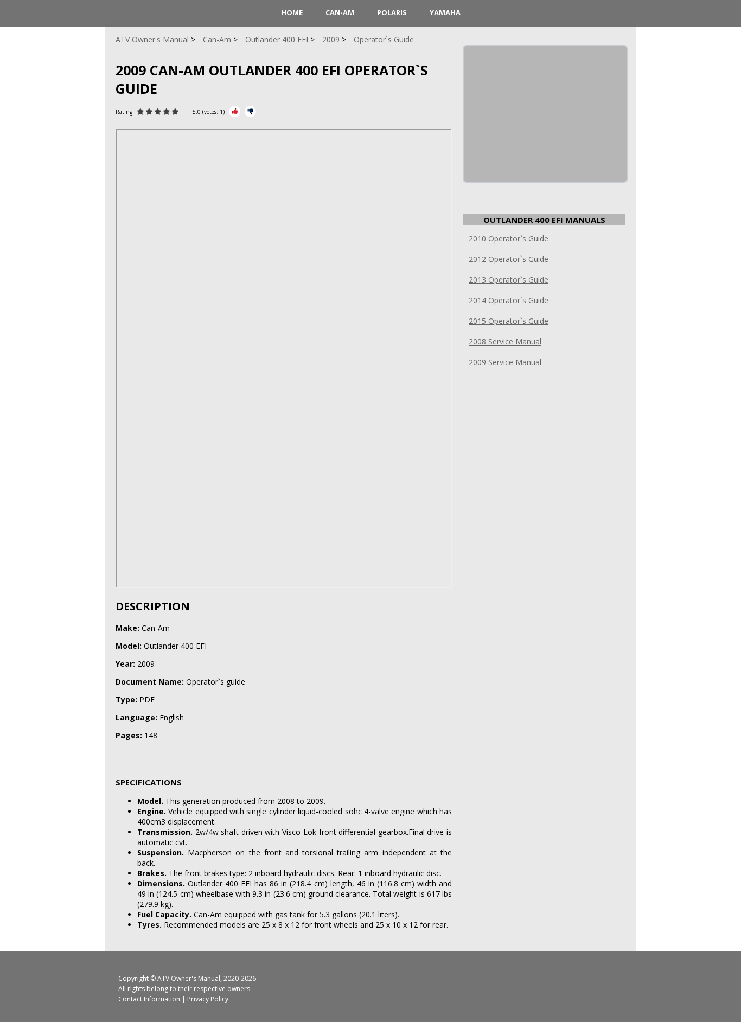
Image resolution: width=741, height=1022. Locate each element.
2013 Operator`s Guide (508, 279)
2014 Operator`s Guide (508, 300)
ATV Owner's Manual (188, 978)
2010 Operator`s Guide (508, 238)
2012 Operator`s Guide (508, 259)
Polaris (392, 12)
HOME (292, 12)
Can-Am (339, 12)
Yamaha (445, 12)
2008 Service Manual (505, 341)
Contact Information (149, 999)
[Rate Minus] (250, 111)
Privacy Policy (207, 999)
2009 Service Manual (505, 362)
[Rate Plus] (234, 111)
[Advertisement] (545, 114)
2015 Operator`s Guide (508, 321)
